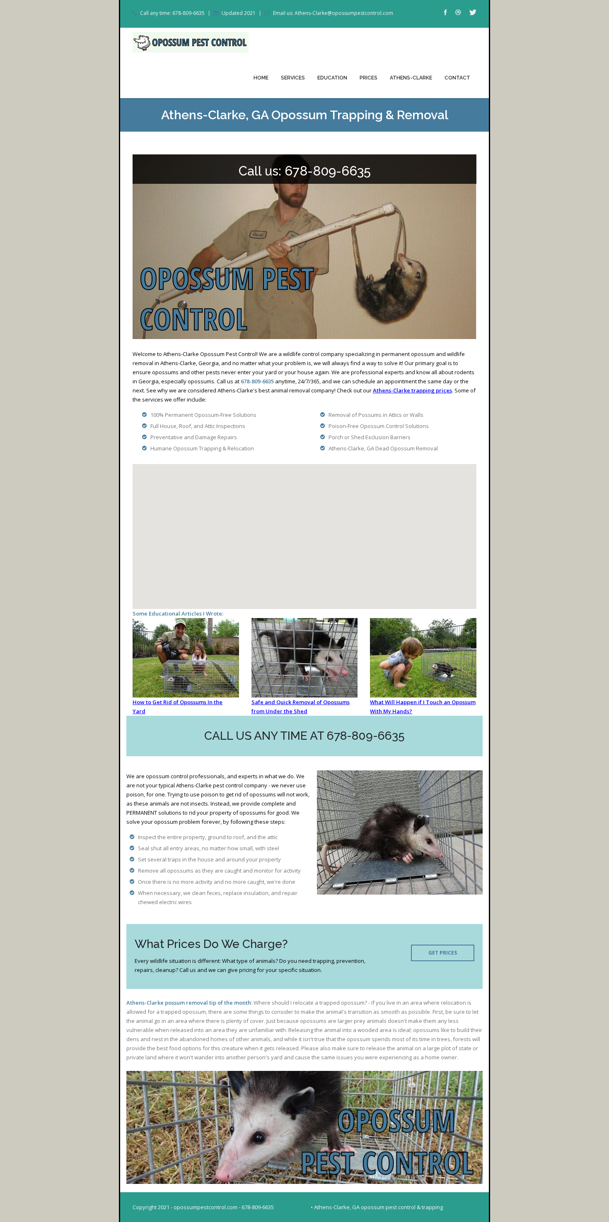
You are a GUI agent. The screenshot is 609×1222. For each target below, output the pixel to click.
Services (293, 78)
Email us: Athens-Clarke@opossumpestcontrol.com (333, 13)
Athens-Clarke (411, 78)
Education (332, 78)
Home (261, 78)
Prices (368, 78)
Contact (457, 78)
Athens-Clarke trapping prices (412, 390)
